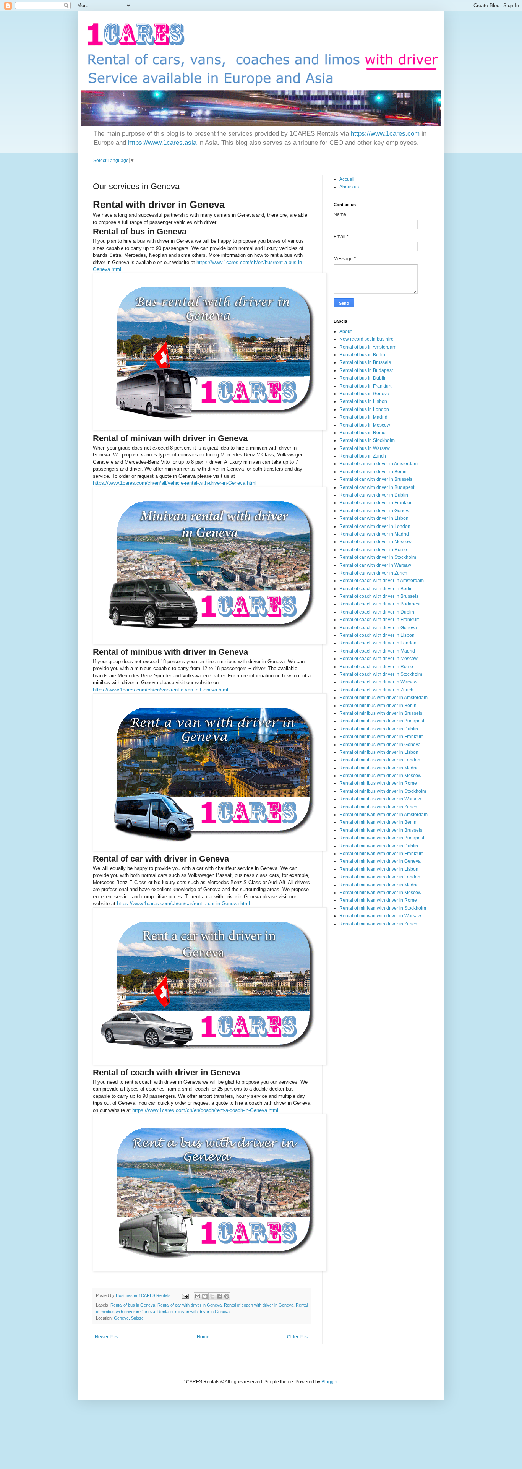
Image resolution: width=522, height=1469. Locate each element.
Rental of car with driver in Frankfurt (376, 502)
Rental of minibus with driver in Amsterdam (383, 697)
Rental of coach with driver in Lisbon (377, 635)
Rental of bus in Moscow (364, 425)
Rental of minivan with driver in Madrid (379, 885)
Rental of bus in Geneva (132, 1305)
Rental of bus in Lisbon (363, 401)
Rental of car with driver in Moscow (375, 541)
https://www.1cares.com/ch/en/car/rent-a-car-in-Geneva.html (183, 903)
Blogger (329, 1382)
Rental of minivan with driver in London (379, 877)
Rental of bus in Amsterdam (367, 347)
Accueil (347, 179)
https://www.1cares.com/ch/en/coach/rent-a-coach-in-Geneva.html (205, 1110)
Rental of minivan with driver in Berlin (378, 822)
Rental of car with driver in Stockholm (377, 557)
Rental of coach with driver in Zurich (376, 690)
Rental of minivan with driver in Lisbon (378, 869)
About (345, 331)
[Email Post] (185, 1295)
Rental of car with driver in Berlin (373, 471)
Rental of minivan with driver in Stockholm (382, 908)
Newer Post (107, 1336)
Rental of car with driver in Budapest (376, 487)
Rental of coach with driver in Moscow (378, 658)
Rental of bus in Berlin (362, 354)
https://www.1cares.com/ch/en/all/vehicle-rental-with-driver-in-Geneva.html (174, 483)
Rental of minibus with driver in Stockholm (382, 791)
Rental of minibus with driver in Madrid (379, 768)
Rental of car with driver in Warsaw (375, 565)
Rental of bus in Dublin (363, 378)
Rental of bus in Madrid (363, 417)
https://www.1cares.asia (162, 142)
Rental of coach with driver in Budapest (379, 604)
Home (203, 1336)
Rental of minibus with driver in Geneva (380, 744)
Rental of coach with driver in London (378, 643)
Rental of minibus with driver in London (379, 760)
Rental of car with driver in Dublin (373, 495)
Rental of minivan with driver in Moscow (380, 892)
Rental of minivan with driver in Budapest (381, 838)
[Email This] (197, 1296)
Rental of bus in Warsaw (364, 448)
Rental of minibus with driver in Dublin (378, 729)
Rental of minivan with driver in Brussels (380, 830)
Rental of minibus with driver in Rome (378, 783)
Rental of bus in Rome (362, 432)
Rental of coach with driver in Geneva (258, 1305)
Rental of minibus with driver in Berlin (378, 705)
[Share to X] (212, 1296)
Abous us (349, 187)
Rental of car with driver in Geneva (189, 1305)
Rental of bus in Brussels (365, 362)
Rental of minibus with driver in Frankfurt (381, 736)
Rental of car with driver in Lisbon (374, 518)
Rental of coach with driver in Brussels (378, 596)
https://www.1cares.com (385, 133)
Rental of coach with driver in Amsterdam (381, 580)
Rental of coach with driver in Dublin (376, 612)
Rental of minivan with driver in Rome (378, 900)
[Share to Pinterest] (226, 1296)
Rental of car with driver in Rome (373, 549)
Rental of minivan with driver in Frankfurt (381, 853)
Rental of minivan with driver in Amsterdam (383, 814)
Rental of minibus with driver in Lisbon (378, 752)
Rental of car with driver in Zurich (373, 573)
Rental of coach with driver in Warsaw (378, 682)
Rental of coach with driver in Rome (376, 666)
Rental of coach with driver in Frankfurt (379, 619)
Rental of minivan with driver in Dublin (378, 846)
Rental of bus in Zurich (362, 456)
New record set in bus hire (366, 339)
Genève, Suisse (129, 1318)
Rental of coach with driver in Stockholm (380, 674)
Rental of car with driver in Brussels (375, 479)
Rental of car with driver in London (374, 526)
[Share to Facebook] (219, 1296)
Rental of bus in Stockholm (367, 440)
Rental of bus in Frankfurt (365, 386)
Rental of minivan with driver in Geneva (193, 1311)
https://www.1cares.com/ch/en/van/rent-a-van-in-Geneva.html (160, 690)
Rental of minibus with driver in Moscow (380, 775)
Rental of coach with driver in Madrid (377, 651)
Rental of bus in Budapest (366, 370)
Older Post (298, 1336)
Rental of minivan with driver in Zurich (378, 924)
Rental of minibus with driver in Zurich (378, 807)
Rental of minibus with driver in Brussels (380, 713)
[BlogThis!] (205, 1296)
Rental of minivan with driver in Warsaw (380, 916)
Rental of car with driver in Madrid (374, 534)
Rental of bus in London (364, 409)
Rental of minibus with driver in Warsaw (380, 799)
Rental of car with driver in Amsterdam (378, 463)
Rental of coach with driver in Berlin (376, 588)
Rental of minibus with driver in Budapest (381, 721)
